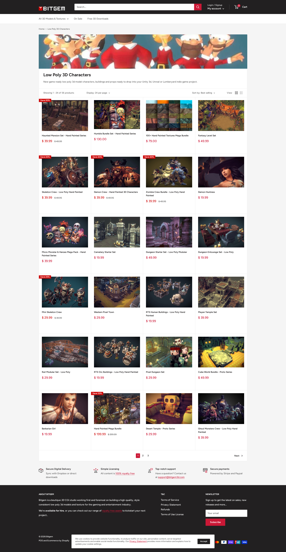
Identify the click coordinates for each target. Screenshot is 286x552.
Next (236, 455)
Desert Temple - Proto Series (160, 428)
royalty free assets (112, 510)
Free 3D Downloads (97, 18)
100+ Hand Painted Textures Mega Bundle (167, 135)
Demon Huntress (206, 192)
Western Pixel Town (104, 312)
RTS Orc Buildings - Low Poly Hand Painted (116, 372)
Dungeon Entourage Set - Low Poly (216, 252)
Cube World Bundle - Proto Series (215, 372)
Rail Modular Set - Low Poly (56, 372)
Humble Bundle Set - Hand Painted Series (115, 133)
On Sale (78, 18)
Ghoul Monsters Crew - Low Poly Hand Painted (217, 430)
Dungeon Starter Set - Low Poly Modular (166, 252)
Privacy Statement (171, 504)
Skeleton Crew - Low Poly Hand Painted (62, 192)
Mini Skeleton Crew (52, 312)
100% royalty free (125, 473)
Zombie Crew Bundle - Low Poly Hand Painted (165, 194)
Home (42, 29)
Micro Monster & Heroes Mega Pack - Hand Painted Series (64, 254)
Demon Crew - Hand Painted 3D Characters (116, 192)
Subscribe (215, 522)
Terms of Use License (172, 514)
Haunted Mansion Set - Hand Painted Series (64, 135)
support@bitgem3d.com (171, 477)
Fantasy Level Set (207, 135)
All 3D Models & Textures (52, 18)
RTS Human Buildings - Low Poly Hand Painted (165, 314)
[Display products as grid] (236, 92)
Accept (203, 541)
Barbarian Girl (49, 428)
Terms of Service (170, 500)
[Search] (198, 7)
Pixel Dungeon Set (155, 372)
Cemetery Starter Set (105, 252)
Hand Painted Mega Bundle (107, 428)
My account (214, 8)
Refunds (165, 509)
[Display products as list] (241, 92)
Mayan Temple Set (207, 312)
